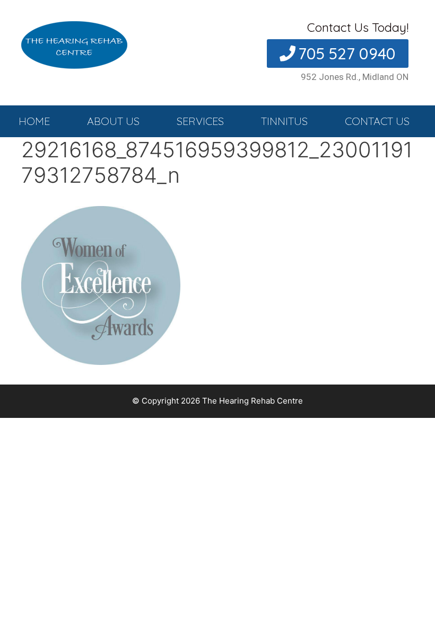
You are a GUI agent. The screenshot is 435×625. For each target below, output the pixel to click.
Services (200, 121)
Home (34, 121)
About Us (113, 121)
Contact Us (377, 121)
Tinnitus (284, 121)
